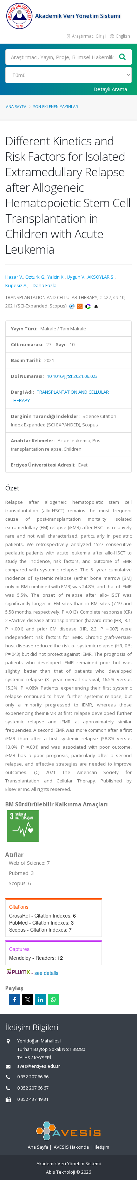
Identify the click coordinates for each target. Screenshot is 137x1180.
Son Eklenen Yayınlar (55, 106)
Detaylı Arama (110, 89)
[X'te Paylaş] (27, 999)
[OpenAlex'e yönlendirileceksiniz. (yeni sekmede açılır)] (96, 306)
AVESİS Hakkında (71, 1147)
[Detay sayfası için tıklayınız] (22, 826)
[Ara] (122, 57)
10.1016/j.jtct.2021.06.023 (72, 376)
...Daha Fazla (43, 285)
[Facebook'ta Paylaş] (14, 999)
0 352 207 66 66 (32, 1077)
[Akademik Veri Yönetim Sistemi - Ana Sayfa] (20, 16)
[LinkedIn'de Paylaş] (40, 999)
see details (46, 972)
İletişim (101, 1147)
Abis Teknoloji (60, 1172)
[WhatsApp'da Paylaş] (53, 999)
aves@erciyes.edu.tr (38, 1066)
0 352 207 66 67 (32, 1088)
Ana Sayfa (16, 106)
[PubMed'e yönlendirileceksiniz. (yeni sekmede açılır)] (72, 306)
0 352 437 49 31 (32, 1099)
